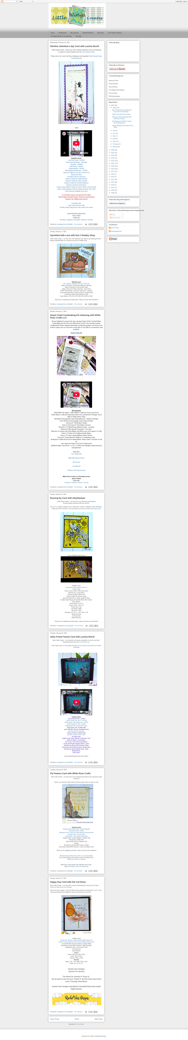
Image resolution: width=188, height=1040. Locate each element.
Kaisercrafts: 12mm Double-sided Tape (76, 836)
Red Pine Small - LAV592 (76, 160)
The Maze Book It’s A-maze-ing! (61, 36)
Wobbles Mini (76, 589)
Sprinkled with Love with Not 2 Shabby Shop (72, 235)
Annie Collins (115, 227)
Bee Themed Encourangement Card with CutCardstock (121, 110)
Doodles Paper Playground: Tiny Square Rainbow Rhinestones (76, 942)
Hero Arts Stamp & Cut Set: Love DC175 (76, 172)
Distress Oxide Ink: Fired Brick (76, 185)
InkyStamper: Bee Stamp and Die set (76, 587)
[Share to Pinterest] (97, 224)
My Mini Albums (88, 33)
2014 (113, 177)
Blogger (104, 1036)
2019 (113, 166)
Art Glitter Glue (76, 203)
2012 (113, 182)
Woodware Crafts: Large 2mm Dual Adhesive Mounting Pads (76, 832)
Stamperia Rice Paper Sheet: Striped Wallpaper (76, 829)
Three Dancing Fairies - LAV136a (76, 162)
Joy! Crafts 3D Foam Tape (76, 205)
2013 (113, 179)
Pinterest (83, 220)
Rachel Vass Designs (66, 887)
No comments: (78, 224)
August (115, 107)
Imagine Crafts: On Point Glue (76, 834)
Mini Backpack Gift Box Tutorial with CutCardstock (122, 122)
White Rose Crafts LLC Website (76, 859)
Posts (113, 214)
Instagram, (68, 482)
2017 (113, 171)
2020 (113, 163)
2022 (113, 158)
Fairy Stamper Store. (88, 52)
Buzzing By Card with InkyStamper (67, 498)
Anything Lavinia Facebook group (81, 645)
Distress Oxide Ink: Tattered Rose (76, 179)
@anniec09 (85, 866)
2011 (112, 185)
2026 (113, 105)
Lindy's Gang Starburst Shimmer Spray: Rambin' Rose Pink (76, 189)
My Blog (62, 220)
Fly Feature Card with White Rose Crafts (70, 773)
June (114, 133)
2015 (113, 174)
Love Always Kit (76, 454)
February (116, 144)
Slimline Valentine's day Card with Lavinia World (74, 46)
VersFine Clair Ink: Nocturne (76, 731)
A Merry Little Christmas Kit (76, 470)
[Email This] (89, 224)
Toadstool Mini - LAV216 (76, 168)
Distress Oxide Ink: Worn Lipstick (76, 181)
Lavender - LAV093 (76, 164)
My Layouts (75, 33)
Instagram (69, 220)
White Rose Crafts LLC (76, 856)
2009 (113, 190)
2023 (113, 155)
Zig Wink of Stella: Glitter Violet (76, 734)
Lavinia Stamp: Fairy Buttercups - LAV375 (76, 722)
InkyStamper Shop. (95, 508)
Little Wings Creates (73, 866)
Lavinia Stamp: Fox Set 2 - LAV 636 (76, 720)
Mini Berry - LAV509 (76, 166)
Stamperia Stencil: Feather (76, 831)
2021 (113, 161)
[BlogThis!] (91, 224)
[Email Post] (85, 224)
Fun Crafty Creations (115, 33)
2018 (113, 169)
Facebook (77, 220)
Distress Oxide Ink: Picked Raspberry (76, 183)
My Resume (62, 33)
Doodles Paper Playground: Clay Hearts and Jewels (76, 207)
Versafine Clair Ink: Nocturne (76, 177)
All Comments (115, 217)
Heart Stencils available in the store (76, 191)
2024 (113, 152)
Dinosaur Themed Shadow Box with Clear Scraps (122, 117)
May (114, 136)
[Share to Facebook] (95, 224)
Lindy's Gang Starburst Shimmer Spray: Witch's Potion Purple (76, 187)
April (114, 138)
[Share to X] (93, 224)
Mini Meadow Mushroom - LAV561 (76, 170)
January (115, 146)
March (115, 141)
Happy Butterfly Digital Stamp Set (82, 940)
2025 (113, 150)
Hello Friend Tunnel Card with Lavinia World (72, 637)
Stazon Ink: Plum (76, 174)
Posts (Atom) (80, 1024)
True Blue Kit (76, 466)
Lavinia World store (84, 642)
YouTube (90, 220)
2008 (113, 193)
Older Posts (98, 1019)
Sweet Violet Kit (76, 333)
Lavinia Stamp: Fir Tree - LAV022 (76, 724)
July (114, 130)
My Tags (78, 36)
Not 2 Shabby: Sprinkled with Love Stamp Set (76, 283)
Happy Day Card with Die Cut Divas (68, 882)
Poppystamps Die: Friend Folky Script (76, 725)
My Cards (101, 33)
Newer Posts (54, 1019)
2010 (113, 187)
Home (53, 33)
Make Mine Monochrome (76, 458)
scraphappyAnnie (116, 231)
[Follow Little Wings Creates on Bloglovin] (117, 204)
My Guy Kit (76, 462)
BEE (88, 503)
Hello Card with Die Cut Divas (121, 114)
